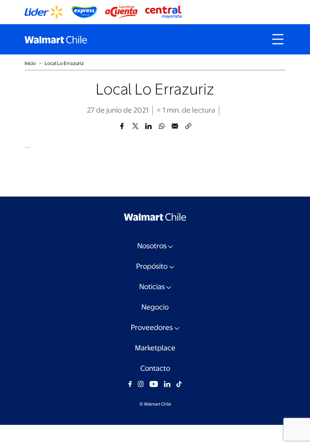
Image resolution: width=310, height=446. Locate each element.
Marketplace (155, 348)
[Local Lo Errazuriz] (122, 126)
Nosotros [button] (152, 246)
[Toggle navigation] (277, 39)
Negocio (155, 307)
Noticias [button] (152, 286)
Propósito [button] (151, 266)
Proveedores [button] (152, 327)
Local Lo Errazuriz (64, 63)
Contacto (155, 368)
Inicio (30, 63)
